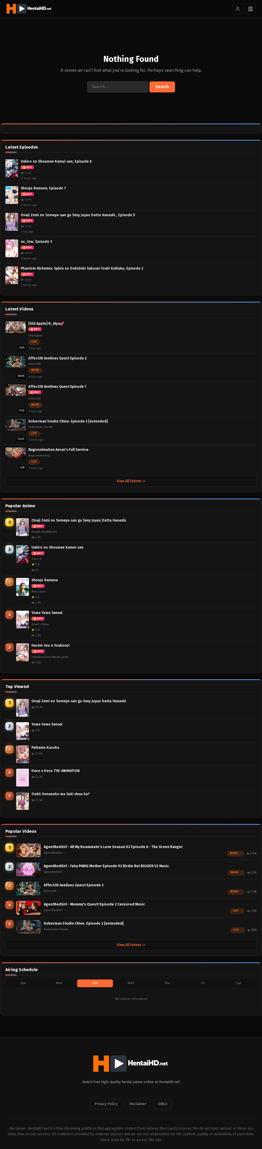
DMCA (162, 1104)
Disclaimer (137, 1104)
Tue (95, 983)
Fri (203, 983)
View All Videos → (131, 481)
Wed (131, 983)
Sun (23, 983)
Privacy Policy (106, 1104)
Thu (167, 983)
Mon (59, 983)
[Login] (237, 9)
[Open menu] (250, 9)
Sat (239, 983)
